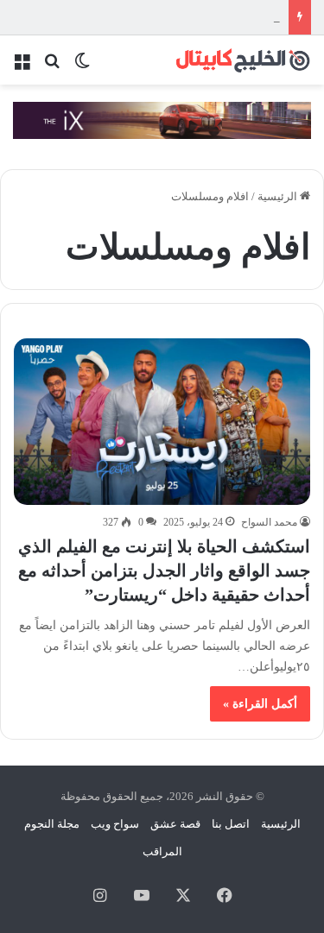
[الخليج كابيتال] (242, 59)
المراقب (162, 851)
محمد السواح (269, 522)
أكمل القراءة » (260, 703)
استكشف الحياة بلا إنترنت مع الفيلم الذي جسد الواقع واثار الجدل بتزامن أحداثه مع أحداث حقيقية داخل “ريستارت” (164, 570)
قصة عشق (175, 823)
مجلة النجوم (51, 823)
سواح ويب (115, 823)
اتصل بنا (231, 823)
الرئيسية (278, 196)
